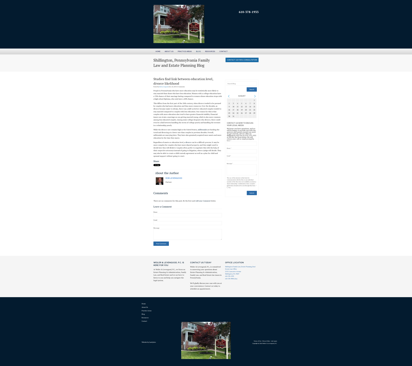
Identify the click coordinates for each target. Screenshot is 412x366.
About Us (169, 51)
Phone (229, 148)
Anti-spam (274, 341)
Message (156, 228)
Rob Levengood (163, 87)
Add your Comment (203, 201)
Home (158, 51)
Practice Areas (185, 51)
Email (155, 220)
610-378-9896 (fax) (231, 279)
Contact (223, 51)
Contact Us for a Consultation (242, 60)
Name (155, 212)
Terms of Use (257, 341)
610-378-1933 (249, 12)
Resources (210, 51)
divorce (188, 142)
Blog (198, 51)
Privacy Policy (266, 341)
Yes (229, 187)
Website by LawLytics (149, 342)
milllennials (202, 129)
